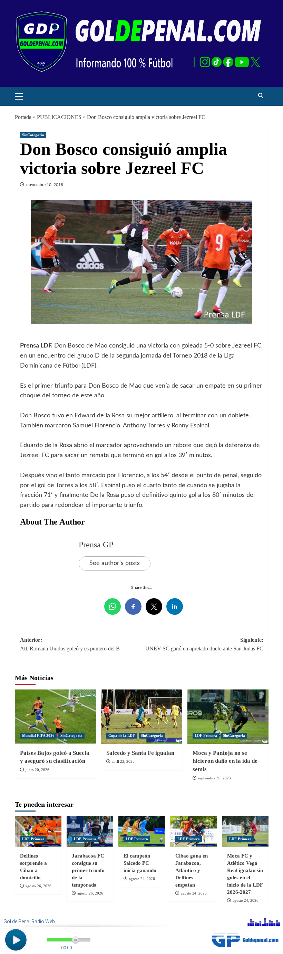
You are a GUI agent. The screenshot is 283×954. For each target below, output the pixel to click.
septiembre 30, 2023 (214, 778)
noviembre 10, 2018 (44, 185)
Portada (23, 117)
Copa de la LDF (121, 735)
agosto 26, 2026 (38, 886)
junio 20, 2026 (37, 770)
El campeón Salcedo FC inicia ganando (140, 863)
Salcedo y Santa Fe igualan (140, 753)
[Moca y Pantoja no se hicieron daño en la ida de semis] (228, 716)
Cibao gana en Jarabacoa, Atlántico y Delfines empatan (191, 870)
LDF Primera (206, 735)
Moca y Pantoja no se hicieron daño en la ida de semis (225, 761)
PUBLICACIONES (59, 117)
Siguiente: (204, 644)
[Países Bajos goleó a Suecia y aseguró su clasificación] (55, 716)
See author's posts (114, 563)
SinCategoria (33, 135)
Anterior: (70, 644)
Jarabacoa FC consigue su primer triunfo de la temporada (88, 870)
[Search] (260, 96)
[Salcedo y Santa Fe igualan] (141, 716)
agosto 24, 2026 (142, 879)
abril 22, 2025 (123, 761)
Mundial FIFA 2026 (38, 735)
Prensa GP (96, 544)
